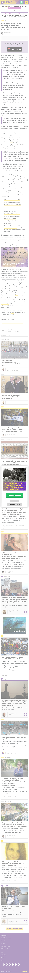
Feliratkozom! (14, 495)
